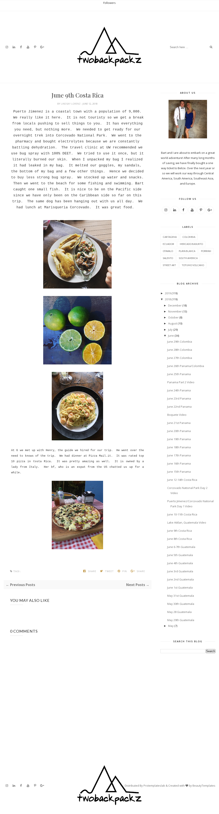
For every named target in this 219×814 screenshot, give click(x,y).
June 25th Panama (179, 374)
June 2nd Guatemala (180, 579)
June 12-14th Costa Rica (182, 480)
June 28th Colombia (179, 350)
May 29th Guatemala (180, 620)
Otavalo (168, 251)
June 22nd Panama (179, 406)
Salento (168, 258)
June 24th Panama (179, 390)
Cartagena (170, 236)
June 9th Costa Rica (179, 531)
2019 (168, 293)
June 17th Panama (179, 455)
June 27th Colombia (179, 358)
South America (188, 258)
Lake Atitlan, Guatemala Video (186, 522)
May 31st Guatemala (180, 596)
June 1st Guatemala (180, 587)
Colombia (188, 236)
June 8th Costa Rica (179, 539)
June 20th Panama (179, 431)
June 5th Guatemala (180, 555)
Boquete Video (176, 415)
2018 (168, 299)
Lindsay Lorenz (71, 103)
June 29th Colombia (179, 341)
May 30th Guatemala (180, 604)
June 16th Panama (179, 463)
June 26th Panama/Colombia (185, 366)
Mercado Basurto (191, 244)
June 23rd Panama (179, 398)
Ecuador (168, 244)
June (171, 335)
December (175, 305)
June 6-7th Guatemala (181, 547)
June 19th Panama (179, 439)
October (173, 317)
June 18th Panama (179, 447)
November (175, 311)
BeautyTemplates (203, 785)
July (170, 330)
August (172, 323)
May (171, 626)
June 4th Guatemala (180, 563)
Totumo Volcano (193, 265)
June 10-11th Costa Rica (182, 514)
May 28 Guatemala (179, 612)
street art (169, 265)
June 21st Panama (179, 423)
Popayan (206, 251)
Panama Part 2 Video (180, 382)
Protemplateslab (154, 785)
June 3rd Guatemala (180, 571)
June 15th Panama (179, 472)
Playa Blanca (187, 251)
